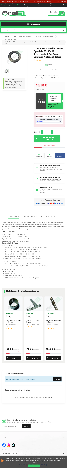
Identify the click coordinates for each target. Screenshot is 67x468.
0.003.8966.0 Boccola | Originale (13, 321)
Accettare (34, 466)
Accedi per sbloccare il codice (53, 98)
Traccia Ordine (40, 5)
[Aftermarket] (48, 65)
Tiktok (13, 445)
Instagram (8, 445)
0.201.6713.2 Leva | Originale (32, 321)
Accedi (57, 379)
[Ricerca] (63, 29)
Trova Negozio (28, 5)
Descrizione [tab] (14, 216)
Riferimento (44, 70)
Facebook (4, 445)
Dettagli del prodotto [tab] (32, 216)
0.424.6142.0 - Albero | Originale (53, 321)
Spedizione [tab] (50, 216)
